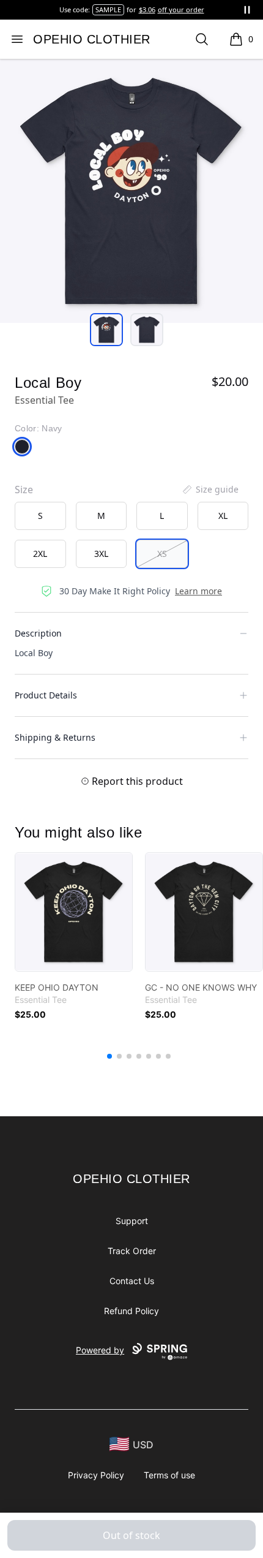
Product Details (46, 695)
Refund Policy (131, 1311)
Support (132, 1221)
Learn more (198, 591)
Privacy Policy (96, 1475)
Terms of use (169, 1475)
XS (162, 553)
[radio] (40, 516)
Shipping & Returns (55, 737)
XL (223, 515)
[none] (210, 489)
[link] (73, 912)
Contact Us (131, 1281)
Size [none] (24, 489)
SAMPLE (108, 9)
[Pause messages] (247, 10)
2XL (40, 553)
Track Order (132, 1251)
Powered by (100, 1350)
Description (38, 633)
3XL (101, 553)
